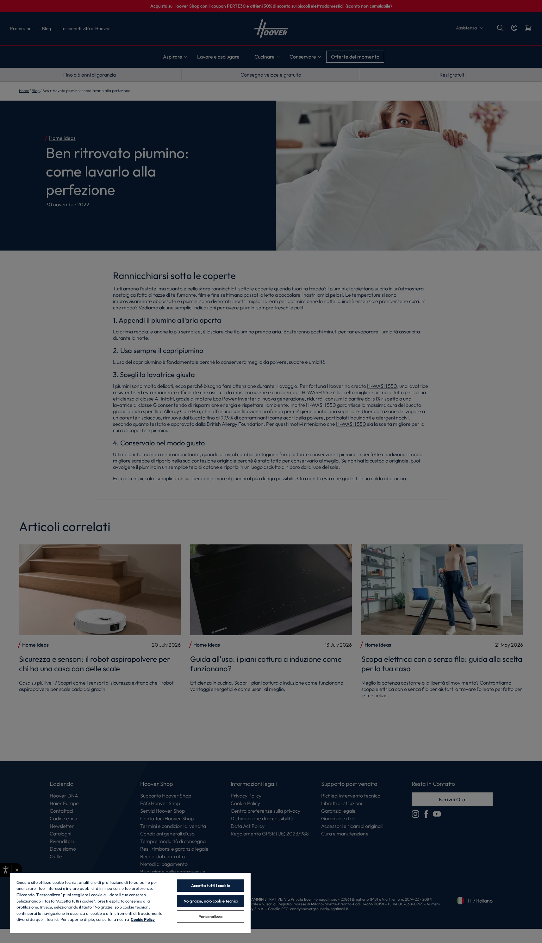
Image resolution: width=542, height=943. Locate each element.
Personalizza (210, 916)
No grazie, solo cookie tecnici (211, 900)
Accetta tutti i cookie (210, 885)
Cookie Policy (143, 919)
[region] (130, 902)
